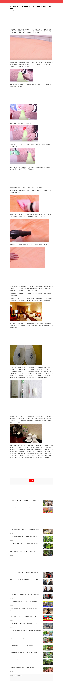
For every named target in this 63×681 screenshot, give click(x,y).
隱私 (18, 676)
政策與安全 (14, 676)
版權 (20, 676)
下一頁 (31, 480)
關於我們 (11, 676)
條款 (17, 676)
